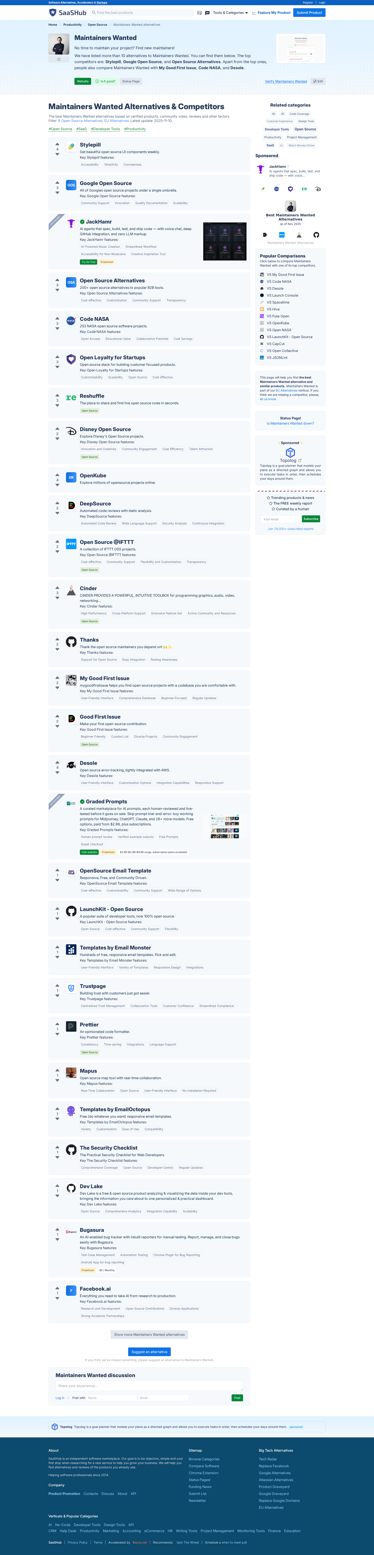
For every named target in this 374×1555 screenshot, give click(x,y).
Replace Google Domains (279, 1500)
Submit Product (309, 12)
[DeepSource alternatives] (71, 505)
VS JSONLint (276, 357)
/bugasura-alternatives (70, 1225)
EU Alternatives (286, 390)
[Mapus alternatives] (71, 1073)
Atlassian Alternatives (276, 1480)
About (122, 1493)
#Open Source (60, 129)
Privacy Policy (78, 1542)
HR (170, 1531)
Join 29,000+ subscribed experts (291, 529)
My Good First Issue (177, 68)
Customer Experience (280, 121)
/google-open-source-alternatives (79, 178)
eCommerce (154, 1531)
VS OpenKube (277, 323)
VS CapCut (275, 344)
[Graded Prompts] (71, 803)
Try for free (88, 262)
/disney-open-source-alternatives (79, 424)
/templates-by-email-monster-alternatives (85, 942)
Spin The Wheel (188, 1542)
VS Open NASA (278, 330)
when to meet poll (234, 1542)
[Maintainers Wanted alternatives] (58, 44)
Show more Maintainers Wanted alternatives (149, 1334)
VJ (281, 145)
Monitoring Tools (251, 1531)
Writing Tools (186, 1531)
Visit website (89, 852)
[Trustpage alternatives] (71, 988)
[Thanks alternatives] (71, 641)
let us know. (268, 399)
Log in (60, 1398)
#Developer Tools (105, 129)
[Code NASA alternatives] (71, 321)
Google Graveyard (274, 1493)
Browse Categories (204, 1459)
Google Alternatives (275, 1473)
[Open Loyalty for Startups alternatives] (71, 359)
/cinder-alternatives (68, 583)
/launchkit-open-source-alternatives (81, 904)
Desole (237, 68)
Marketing (111, 1531)
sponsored (296, 1427)
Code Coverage (299, 113)
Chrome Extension (203, 1473)
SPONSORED (55, 220)
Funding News (200, 1487)
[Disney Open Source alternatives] (71, 431)
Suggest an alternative (149, 1352)
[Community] (207, 12)
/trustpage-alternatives (70, 981)
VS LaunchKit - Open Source (289, 337)
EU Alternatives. (117, 120)
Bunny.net (140, 1542)
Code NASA (209, 68)
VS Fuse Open (277, 316)
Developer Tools (277, 129)
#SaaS (81, 129)
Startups (102, 2)
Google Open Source (142, 61)
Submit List (197, 1493)
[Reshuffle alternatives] (71, 398)
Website (83, 81)
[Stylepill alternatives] (71, 146)
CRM (52, 1531)
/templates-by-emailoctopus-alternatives (85, 1104)
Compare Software (204, 1466)
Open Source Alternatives (196, 61)
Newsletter (197, 1500)
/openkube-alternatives (71, 470)
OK (71, 477)
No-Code (62, 1525)
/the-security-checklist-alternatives (80, 1143)
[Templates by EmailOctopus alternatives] (71, 1111)
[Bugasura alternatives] (71, 1232)
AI (282, 113)
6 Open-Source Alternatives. (81, 120)
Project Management (302, 137)
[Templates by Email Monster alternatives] (71, 949)
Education (292, 1531)
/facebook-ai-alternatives (72, 1284)
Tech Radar (268, 1459)
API (133, 1493)
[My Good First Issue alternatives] (71, 680)
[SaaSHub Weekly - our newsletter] (199, 12)
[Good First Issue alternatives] (71, 718)
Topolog (288, 460)
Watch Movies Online (301, 145)
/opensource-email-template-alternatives (85, 865)
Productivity (272, 137)
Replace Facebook (274, 1466)
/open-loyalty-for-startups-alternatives (83, 352)
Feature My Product (274, 12)
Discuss (108, 1493)
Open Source (305, 129)
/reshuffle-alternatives (70, 391)
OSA (71, 282)
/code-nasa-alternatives (71, 314)
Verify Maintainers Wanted (286, 81)
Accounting (132, 1531)
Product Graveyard (274, 1487)
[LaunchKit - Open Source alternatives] (71, 911)
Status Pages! (199, 1480)
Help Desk (68, 1531)
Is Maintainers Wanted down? (290, 423)
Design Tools (306, 121)
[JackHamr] (71, 223)
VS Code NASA (279, 281)
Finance (274, 1531)
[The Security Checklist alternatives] (71, 1149)
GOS (71, 185)
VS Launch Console (282, 295)
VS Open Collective (282, 350)
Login (322, 2)
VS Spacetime (277, 302)
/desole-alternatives (68, 758)
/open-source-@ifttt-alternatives (78, 537)
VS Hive (273, 309)
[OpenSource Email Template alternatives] (71, 872)
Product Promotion (64, 1493)
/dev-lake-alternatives (70, 1181)
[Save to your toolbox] (58, 59)
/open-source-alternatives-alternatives (83, 275)
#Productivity (135, 129)
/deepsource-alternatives (72, 498)
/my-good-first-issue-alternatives (79, 673)
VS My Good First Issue (285, 274)
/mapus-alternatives (68, 1066)
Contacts (91, 1493)
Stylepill (113, 61)
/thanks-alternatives (68, 635)
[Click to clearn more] (187, 1427)
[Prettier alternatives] (71, 1026)
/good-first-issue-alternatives (76, 712)
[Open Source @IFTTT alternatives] (71, 544)
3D (273, 113)
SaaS (270, 145)
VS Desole (275, 288)
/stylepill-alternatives (69, 139)
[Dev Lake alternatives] (71, 1188)
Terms (98, 1542)
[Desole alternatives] (71, 765)
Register (308, 2)
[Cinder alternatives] (71, 590)
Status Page (131, 81)
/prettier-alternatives (68, 1019)
